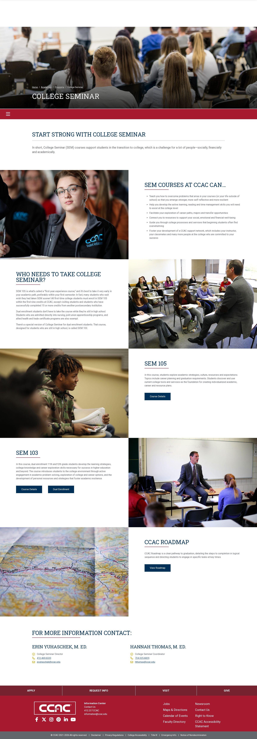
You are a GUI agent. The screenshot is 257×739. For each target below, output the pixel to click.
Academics (46, 87)
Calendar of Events (175, 716)
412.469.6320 (44, 658)
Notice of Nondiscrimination (193, 735)
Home (35, 87)
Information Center (95, 703)
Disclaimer (96, 735)
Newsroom (202, 704)
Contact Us (89, 707)
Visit (166, 690)
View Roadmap (157, 567)
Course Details (157, 396)
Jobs (166, 704)
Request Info (99, 690)
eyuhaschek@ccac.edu (48, 662)
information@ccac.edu (95, 714)
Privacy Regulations (114, 735)
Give (227, 690)
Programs (59, 87)
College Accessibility (137, 735)
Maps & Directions (175, 710)
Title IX (154, 735)
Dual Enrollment (61, 489)
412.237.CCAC (91, 710)
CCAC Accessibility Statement (207, 724)
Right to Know (204, 716)
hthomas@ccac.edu (145, 662)
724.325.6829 (142, 658)
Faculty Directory (174, 722)
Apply (31, 690)
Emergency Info (169, 735)
